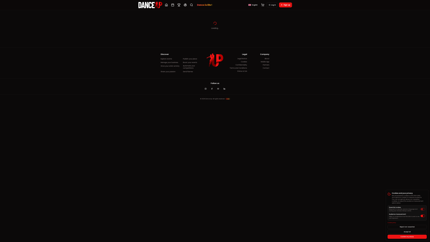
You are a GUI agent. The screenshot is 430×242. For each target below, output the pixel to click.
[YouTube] (218, 88)
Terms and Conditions (238, 68)
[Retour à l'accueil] (150, 5)
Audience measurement (397, 214)
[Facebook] (212, 88)
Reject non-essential (407, 227)
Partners (266, 65)
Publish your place (190, 59)
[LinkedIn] (224, 88)
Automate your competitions (189, 67)
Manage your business (169, 62)
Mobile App (265, 62)
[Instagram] (205, 88)
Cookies (244, 62)
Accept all (407, 232)
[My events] (172, 4)
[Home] (166, 4)
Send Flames (188, 71)
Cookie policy (392, 223)
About (267, 58)
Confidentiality (241, 65)
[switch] (423, 209)
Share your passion (168, 71)
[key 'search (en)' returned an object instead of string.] (191, 4)
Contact (266, 68)
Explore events (166, 59)
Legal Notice (242, 58)
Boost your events (190, 62)
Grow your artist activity (170, 66)
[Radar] (185, 4)
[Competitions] (178, 4)
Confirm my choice (407, 237)
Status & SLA (242, 71)
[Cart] (262, 4)
